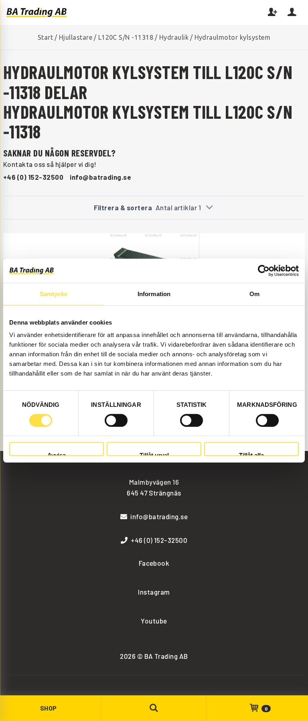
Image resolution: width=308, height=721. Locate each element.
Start (45, 37)
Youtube (154, 621)
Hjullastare (75, 37)
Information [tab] (154, 293)
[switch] (116, 420)
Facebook (154, 563)
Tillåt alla (251, 454)
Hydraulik (173, 37)
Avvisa (56, 454)
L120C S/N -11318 (126, 37)
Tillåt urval (154, 454)
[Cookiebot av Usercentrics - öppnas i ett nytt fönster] (264, 270)
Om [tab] (254, 293)
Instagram (154, 592)
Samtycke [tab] (53, 293)
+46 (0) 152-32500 (33, 177)
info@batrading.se (100, 177)
